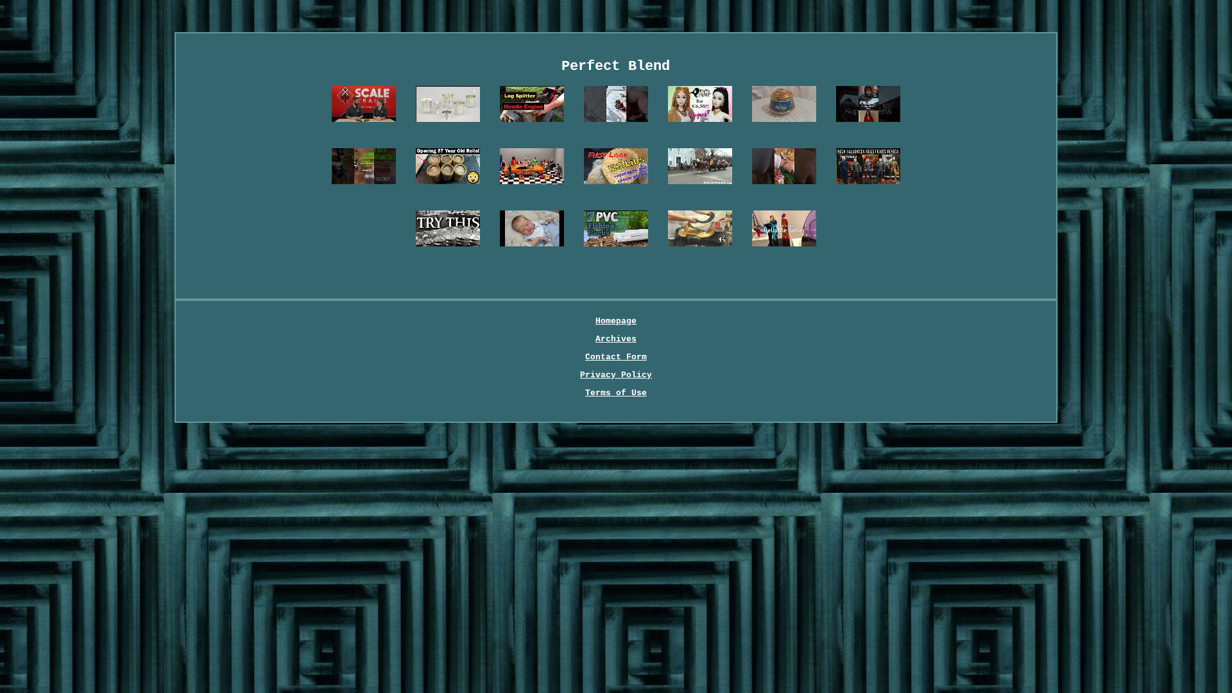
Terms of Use (616, 393)
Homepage (616, 321)
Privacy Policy (616, 375)
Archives (616, 339)
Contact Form (616, 357)
